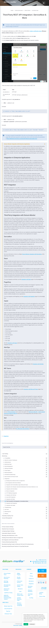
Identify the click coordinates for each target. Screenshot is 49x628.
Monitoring (4, 456)
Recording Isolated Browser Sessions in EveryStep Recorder (15, 546)
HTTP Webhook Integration (11, 493)
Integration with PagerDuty (29, 296)
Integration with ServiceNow (11, 488)
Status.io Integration (10, 490)
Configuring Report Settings (8, 531)
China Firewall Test (8, 608)
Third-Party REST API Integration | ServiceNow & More (17, 501)
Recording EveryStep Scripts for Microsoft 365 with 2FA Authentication (18, 544)
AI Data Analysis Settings (7, 526)
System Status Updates (20, 585)
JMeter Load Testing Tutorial (20, 594)
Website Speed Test (8, 606)
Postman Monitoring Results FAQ (9, 542)
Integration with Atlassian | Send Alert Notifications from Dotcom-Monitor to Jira (22, 486)
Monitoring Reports (8, 472)
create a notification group (36, 31)
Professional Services (19, 582)
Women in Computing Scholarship (19, 604)
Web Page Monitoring (6, 582)
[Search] (45, 447)
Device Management (9, 466)
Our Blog (31, 597)
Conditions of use (22, 625)
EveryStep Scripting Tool (7, 515)
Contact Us (31, 578)
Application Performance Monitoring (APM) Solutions (7, 597)
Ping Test (8, 611)
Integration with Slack (26, 279)
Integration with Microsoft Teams (31, 389)
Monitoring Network (30, 587)
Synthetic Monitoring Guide (19, 599)
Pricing (31, 576)
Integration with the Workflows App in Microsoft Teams (17, 484)
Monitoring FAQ (8, 511)
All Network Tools (8, 613)
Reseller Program (19, 578)
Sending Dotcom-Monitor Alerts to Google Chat (15, 480)
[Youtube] (45, 582)
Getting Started (8, 462)
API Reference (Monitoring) (10, 474)
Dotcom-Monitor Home (7, 574)
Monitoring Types (8, 464)
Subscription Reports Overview (9, 533)
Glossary (6, 513)
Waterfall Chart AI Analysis (8, 529)
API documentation (11, 411)
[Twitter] (41, 582)
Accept (25, 624)
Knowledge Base (30, 594)
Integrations (6, 436)
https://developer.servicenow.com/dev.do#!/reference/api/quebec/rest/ (22, 138)
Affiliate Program (19, 574)
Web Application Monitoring (7, 585)
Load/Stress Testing (8, 592)
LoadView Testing (41, 593)
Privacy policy (16, 625)
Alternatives (20, 588)
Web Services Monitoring (7, 578)
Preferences (32, 624)
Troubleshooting (8, 507)
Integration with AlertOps (38, 364)
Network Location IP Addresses (11, 460)
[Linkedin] (43, 582)
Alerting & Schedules (9, 468)
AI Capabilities (7, 458)
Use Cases (7, 509)
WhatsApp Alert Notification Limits (9, 535)
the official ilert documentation (22, 428)
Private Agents (7, 470)
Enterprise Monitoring (30, 591)
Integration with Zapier (12, 343)
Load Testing (5, 453)
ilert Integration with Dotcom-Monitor (13, 482)
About (31, 573)
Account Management (7, 518)
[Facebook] (38, 582)
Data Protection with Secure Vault (11, 476)
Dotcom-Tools (42, 596)
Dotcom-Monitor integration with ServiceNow (32, 254)
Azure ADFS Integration (10, 497)
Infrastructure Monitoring (6, 589)
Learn (20, 591)
